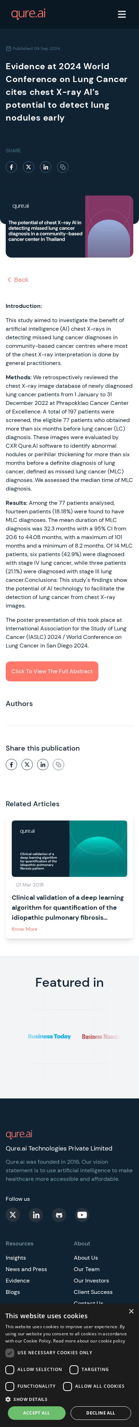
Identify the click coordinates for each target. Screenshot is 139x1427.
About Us (86, 1257)
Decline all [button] (100, 1413)
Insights (16, 1257)
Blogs (13, 1292)
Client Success (93, 1292)
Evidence (18, 1280)
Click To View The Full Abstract (52, 671)
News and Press (26, 1269)
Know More (24, 929)
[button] (69, 1399)
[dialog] (69, 1365)
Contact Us (88, 1303)
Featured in (69, 982)
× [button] (131, 1311)
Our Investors (91, 1280)
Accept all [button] (36, 1413)
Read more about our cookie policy (89, 1341)
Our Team (86, 1269)
